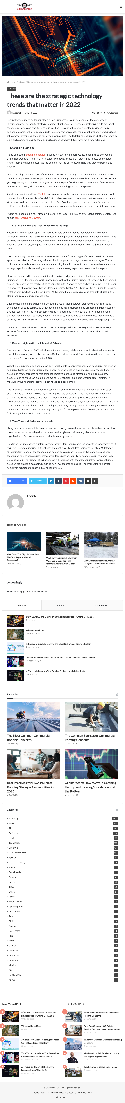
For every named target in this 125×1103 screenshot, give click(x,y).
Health (12, 838)
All (10, 828)
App (11, 916)
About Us (45, 1092)
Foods (12, 896)
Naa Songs (14, 818)
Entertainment (16, 901)
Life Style (13, 848)
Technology (14, 843)
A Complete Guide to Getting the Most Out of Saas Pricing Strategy (58, 644)
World (11, 940)
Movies (12, 965)
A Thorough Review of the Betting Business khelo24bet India (55, 671)
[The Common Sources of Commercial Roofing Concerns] (91, 717)
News (11, 823)
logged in (24, 591)
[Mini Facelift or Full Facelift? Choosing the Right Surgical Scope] (73, 1057)
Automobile (14, 911)
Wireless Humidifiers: (36, 630)
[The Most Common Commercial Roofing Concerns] (33, 717)
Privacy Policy (57, 1092)
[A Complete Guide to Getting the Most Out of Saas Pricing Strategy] (15, 648)
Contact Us (70, 1092)
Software (13, 960)
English (15, 113)
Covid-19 (13, 950)
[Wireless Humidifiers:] (15, 634)
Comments (101, 605)
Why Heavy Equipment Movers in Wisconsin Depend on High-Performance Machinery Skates (61, 561)
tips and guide (16, 906)
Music (12, 936)
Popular (22, 605)
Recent (61, 605)
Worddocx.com (85, 1092)
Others (12, 892)
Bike (11, 970)
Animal (12, 980)
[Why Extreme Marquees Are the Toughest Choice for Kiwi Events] (101, 545)
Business (21, 82)
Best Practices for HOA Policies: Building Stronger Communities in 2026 (30, 787)
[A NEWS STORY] (24, 6)
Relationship (15, 975)
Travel (12, 887)
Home (12, 82)
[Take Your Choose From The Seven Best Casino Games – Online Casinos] (15, 661)
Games (12, 877)
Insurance (14, 955)
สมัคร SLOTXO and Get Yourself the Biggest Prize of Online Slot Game (60, 616)
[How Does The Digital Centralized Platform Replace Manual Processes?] (24, 542)
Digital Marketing (17, 862)
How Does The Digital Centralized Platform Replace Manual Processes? (23, 557)
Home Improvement (18, 852)
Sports (12, 882)
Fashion (12, 857)
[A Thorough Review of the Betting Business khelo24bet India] (15, 675)
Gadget (12, 945)
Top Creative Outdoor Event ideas (100, 1067)
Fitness (12, 926)
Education (14, 867)
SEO (11, 921)
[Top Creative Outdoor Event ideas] (73, 1071)
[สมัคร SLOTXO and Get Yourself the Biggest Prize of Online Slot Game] (15, 621)
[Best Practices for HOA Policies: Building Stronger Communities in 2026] (33, 764)
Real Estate (14, 931)
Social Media (15, 872)
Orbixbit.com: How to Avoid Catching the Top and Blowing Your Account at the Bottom (90, 787)
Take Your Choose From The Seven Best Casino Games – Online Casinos (60, 657)
